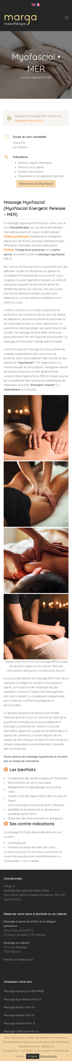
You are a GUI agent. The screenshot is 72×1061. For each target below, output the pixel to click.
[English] (34, 4)
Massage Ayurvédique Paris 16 (22, 999)
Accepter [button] (32, 1056)
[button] (66, 17)
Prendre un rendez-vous (18, 959)
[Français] (38, 4)
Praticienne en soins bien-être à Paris (26, 890)
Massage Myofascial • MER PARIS (24, 991)
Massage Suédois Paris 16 (19, 1023)
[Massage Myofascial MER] (36, 427)
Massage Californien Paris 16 (21, 1031)
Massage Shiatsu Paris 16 (19, 1007)
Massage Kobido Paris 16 (19, 1015)
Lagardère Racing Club (29, 120)
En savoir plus (48, 1056)
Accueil (25, 77)
